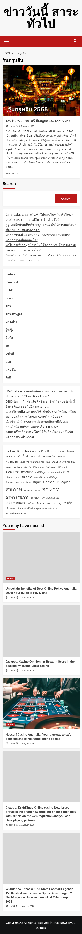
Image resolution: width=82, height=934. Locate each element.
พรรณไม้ (38, 477)
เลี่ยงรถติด (10, 508)
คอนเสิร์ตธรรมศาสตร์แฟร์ (31, 461)
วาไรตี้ (10, 353)
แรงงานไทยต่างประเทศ (16, 513)
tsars (9, 298)
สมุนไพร (38, 482)
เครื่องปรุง (35, 498)
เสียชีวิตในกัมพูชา (32, 508)
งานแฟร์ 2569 (68, 461)
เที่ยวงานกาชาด (43, 503)
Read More (12, 173)
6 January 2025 (26, 126)
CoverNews (59, 922)
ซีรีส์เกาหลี (51, 467)
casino (10, 274)
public (10, 290)
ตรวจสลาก (13, 472)
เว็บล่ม (20, 508)
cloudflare (11, 451)
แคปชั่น (11, 369)
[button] (7, 41)
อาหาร (50, 489)
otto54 (12, 597)
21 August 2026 (26, 597)
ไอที (8, 377)
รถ (7, 345)
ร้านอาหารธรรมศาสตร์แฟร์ (18, 482)
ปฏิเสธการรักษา (13, 477)
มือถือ (9, 337)
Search (9, 183)
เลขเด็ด (67, 503)
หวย (8, 361)
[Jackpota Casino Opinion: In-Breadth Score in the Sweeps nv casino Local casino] (41, 631)
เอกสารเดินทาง (49, 508)
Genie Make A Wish (27, 451)
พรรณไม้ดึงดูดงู (51, 477)
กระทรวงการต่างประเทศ (62, 451)
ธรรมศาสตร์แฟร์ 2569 (58, 472)
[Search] (75, 40)
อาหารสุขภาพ (18, 497)
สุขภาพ (14, 489)
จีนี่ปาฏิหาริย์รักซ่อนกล (33, 467)
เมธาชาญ (56, 503)
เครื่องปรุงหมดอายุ (50, 498)
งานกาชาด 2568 (53, 461)
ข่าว (9, 111)
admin (12, 126)
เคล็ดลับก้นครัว (15, 503)
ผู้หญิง (9, 330)
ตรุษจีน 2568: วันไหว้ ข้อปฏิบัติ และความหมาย (38, 121)
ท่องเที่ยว (11, 322)
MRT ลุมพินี (44, 451)
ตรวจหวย (27, 472)
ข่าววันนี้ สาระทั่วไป (41, 17)
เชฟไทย (30, 503)
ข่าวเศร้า (61, 456)
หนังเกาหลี (28, 490)
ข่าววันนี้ (19, 456)
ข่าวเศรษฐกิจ (14, 314)
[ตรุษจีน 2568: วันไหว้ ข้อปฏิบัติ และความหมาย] (41, 90)
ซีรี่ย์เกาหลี (62, 467)
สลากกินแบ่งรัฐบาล (58, 482)
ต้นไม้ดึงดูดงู (40, 472)
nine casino (13, 282)
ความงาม (12, 461)
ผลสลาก (27, 477)
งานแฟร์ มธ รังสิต (14, 467)
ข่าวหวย (31, 456)
